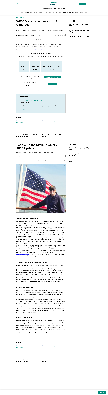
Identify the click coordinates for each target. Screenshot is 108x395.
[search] (20, 4)
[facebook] (36, 40)
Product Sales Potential (40, 12)
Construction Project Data (70, 12)
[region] (54, 392)
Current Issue (83, 12)
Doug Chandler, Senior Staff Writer (25, 35)
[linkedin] (38, 40)
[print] (65, 40)
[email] (45, 40)
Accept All (102, 392)
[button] (17, 4)
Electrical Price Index (26, 12)
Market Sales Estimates (55, 12)
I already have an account (41, 90)
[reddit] (43, 40)
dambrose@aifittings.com (23, 254)
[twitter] (41, 40)
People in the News (20, 17)
